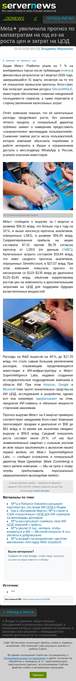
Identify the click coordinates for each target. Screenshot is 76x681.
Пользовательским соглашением (25, 658)
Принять (38, 675)
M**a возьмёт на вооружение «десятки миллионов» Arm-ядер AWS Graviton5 (37, 540)
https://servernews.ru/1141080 (36, 599)
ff (3, 60)
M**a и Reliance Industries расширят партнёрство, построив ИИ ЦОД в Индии (36, 505)
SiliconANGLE (62, 89)
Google (63, 384)
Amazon (49, 384)
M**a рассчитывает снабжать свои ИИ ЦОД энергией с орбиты (36, 523)
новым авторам (41, 491)
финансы (25, 60)
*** (13, 591)
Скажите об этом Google (22, 556)
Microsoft (9, 389)
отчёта (66, 70)
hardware (10, 60)
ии (18, 60)
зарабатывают (46, 398)
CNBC (66, 249)
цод (34, 60)
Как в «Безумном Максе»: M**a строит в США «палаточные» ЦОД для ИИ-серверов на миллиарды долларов (38, 514)
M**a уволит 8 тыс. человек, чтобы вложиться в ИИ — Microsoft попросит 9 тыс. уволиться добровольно (39, 532)
